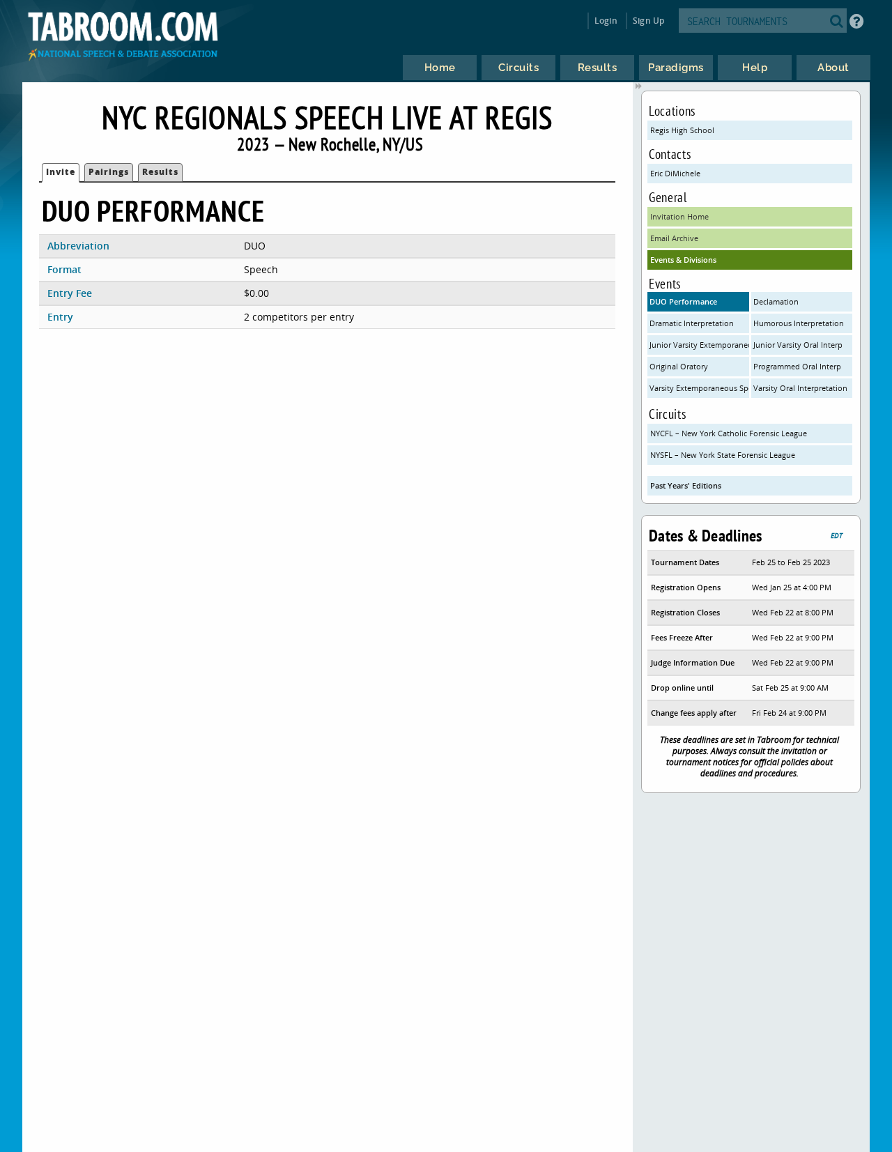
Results (160, 172)
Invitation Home (679, 216)
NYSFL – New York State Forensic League (722, 455)
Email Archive (674, 238)
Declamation (776, 301)
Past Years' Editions (685, 485)
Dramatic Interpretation (691, 323)
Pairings (109, 172)
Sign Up (648, 20)
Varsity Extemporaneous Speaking (699, 388)
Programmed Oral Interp (797, 366)
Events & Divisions (683, 259)
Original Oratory (678, 366)
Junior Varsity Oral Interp (798, 344)
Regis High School (682, 130)
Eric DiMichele (675, 173)
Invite (60, 172)
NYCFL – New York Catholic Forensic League (728, 433)
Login (605, 20)
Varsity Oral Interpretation (800, 388)
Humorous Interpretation (798, 323)
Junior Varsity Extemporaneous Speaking (699, 344)
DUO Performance (683, 301)
